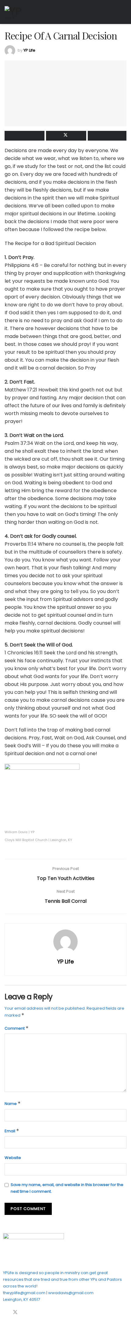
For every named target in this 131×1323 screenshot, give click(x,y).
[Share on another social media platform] (107, 136)
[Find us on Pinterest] (25, 1312)
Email (12, 1131)
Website (13, 1158)
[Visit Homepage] (17, 12)
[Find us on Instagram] (35, 1312)
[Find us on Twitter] (15, 1312)
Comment (17, 1028)
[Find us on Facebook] (5, 1312)
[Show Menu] (123, 12)
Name (13, 1103)
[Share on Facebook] (24, 136)
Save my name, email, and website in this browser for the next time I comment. (67, 1188)
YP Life (29, 50)
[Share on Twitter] (66, 136)
